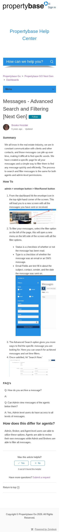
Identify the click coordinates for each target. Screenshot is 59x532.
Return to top (9, 487)
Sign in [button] (52, 7)
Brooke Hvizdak (19, 125)
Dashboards (12, 79)
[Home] (25, 5)
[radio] (21, 463)
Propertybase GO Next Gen (39, 76)
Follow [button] (35, 117)
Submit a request (41, 477)
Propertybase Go (12, 76)
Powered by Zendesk (46, 529)
